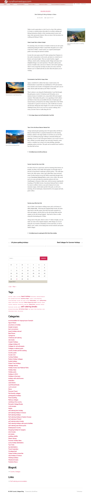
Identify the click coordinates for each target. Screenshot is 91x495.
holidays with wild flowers (16, 378)
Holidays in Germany (14, 376)
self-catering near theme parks (17, 425)
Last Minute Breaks (13, 385)
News (10, 389)
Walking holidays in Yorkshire (12, 311)
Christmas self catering (15, 338)
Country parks (12, 353)
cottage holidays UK (14, 344)
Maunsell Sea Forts (21, 304)
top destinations (13, 447)
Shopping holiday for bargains (17, 430)
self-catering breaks (29, 306)
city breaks (11, 340)
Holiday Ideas (39, 302)
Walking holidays (46, 11)
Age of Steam (10, 296)
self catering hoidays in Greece (17, 413)
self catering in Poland (14, 419)
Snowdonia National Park (38, 177)
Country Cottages (15, 472)
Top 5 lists (11, 445)
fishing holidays (33, 300)
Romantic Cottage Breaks (15, 404)
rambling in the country (15, 402)
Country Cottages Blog (18, 491)
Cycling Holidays (13, 357)
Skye (29, 309)
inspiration (43, 302)
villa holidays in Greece (15, 455)
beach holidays (25, 296)
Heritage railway (13, 365)
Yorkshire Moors (13, 462)
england (24, 300)
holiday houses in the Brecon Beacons (39, 152)
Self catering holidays (14, 415)
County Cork (11, 355)
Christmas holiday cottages (12, 300)
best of (9, 298)
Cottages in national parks (15, 348)
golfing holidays (43, 300)
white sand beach (20, 311)
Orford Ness (42, 304)
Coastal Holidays (13, 342)
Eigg (21, 300)
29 (16, 279)
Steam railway (12, 438)
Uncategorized (12, 451)
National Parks (32, 304)
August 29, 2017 (50, 17)
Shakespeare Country (14, 428)
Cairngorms (31, 298)
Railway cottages (13, 400)
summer (43, 309)
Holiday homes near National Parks (18, 368)
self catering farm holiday (15, 410)
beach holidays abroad (14, 331)
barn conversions (13, 329)
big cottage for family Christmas (15, 298)
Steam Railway (39, 309)
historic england (21, 302)
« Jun (10, 287)
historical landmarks (15, 302)
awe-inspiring (18, 296)
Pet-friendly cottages (14, 393)
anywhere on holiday (14, 325)
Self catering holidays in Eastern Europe (19, 417)
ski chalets (11, 434)
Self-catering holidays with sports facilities (20, 423)
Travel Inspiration (13, 449)
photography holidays (14, 395)
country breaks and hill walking (17, 350)
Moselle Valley (26, 304)
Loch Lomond (12, 387)
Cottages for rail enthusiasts (16, 346)
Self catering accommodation (18, 481)
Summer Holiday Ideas (14, 440)
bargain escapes (13, 327)
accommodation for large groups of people (20, 320)
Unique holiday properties (15, 453)
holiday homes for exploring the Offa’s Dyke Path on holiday (44, 233)
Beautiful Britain (33, 296)
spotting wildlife (13, 436)
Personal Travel (13, 391)
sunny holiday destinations (16, 443)
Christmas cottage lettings (37, 298)
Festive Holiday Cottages (15, 359)
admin (41, 17)
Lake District (10, 304)
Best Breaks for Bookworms (41, 296)
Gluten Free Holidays (14, 363)
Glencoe (38, 300)
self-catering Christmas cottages (13, 309)
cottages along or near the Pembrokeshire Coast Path (42, 115)
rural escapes (12, 406)
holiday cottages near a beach (30, 302)
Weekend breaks (13, 460)
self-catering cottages (23, 309)
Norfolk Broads (38, 304)
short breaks (12, 432)
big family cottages (25, 298)
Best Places (11, 333)
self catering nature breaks (16, 421)
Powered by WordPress (31, 491)
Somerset (32, 309)
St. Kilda (35, 309)
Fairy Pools (27, 300)
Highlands (9, 302)
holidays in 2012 (13, 374)
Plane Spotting (12, 398)
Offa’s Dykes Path (32, 208)
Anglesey (14, 296)
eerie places (18, 300)
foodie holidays (12, 361)
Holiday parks (12, 372)
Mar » (14, 287)
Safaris (10, 408)
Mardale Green (15, 304)
